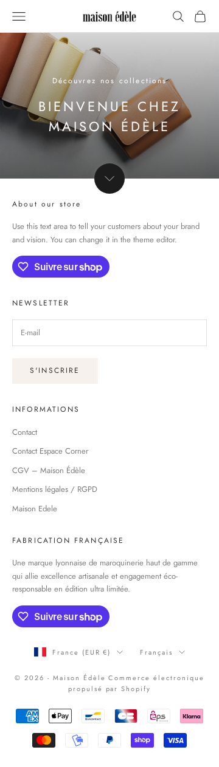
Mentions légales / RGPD (54, 489)
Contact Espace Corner (50, 451)
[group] (109, 106)
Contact (24, 432)
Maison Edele (34, 508)
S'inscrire (55, 370)
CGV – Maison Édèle (48, 470)
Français (156, 652)
